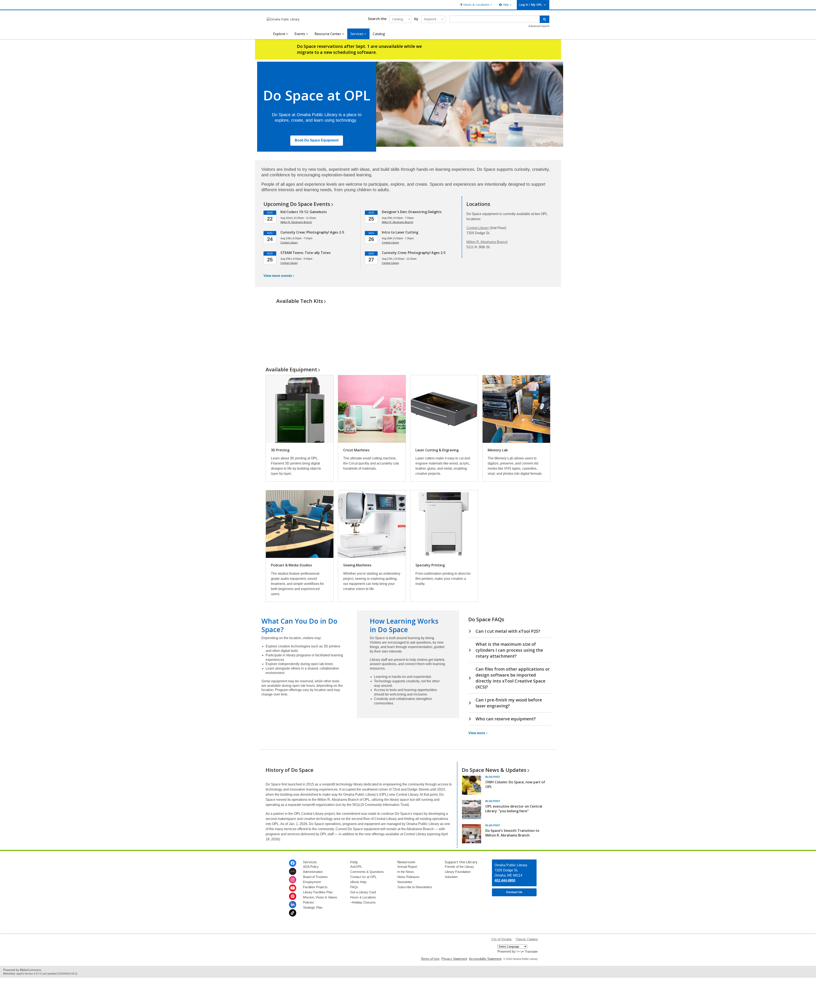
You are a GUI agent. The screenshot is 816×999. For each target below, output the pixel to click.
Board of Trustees (315, 877)
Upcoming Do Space (297, 203)
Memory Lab (498, 450)
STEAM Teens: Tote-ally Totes (305, 252)
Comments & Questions (367, 872)
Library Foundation (457, 872)
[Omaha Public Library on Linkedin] (292, 904)
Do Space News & (494, 769)
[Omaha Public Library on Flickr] (292, 871)
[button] (475, 5)
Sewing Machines (357, 565)
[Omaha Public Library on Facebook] (292, 863)
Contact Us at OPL (363, 877)
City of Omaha (501, 939)
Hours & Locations (363, 897)
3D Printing (280, 450)
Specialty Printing (430, 565)
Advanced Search (538, 26)
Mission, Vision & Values (320, 897)
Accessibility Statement (485, 959)
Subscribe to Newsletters (414, 887)
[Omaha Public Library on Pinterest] (292, 896)
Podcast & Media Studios (291, 565)
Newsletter (404, 882)
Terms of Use (430, 959)
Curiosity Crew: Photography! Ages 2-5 (312, 232)
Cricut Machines (356, 450)
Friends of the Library (459, 866)
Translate (531, 951)
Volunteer (451, 877)
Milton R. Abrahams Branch (487, 242)
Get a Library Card (363, 892)
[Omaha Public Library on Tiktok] (292, 912)
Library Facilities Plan (318, 892)
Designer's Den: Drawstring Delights (412, 211)
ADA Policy (311, 866)
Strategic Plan (312, 907)
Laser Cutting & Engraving (437, 450)
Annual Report (407, 866)
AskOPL (356, 866)
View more (278, 276)
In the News (405, 872)
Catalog (379, 33)
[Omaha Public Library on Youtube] (292, 888)
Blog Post (492, 776)
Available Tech (299, 300)
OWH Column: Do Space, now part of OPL (515, 784)
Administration (313, 872)
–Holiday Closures (363, 902)
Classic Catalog (527, 939)
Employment (312, 882)
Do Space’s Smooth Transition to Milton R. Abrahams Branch (512, 833)
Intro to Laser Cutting (400, 232)
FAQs (354, 887)
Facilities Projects (315, 887)
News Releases (408, 877)
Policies (308, 902)
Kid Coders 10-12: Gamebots (303, 211)
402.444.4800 (504, 880)
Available (291, 369)
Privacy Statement (454, 959)
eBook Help (358, 882)
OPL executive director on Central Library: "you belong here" (513, 808)
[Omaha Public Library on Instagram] (292, 879)
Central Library (477, 228)
